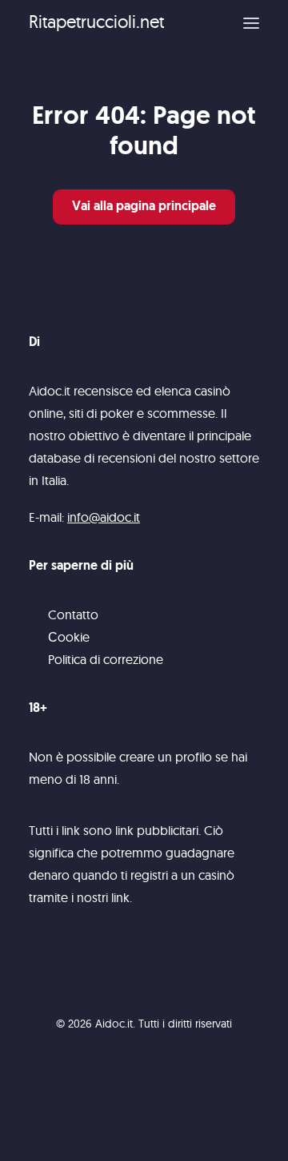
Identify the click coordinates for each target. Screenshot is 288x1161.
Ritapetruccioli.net (96, 21)
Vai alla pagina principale (144, 207)
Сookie (69, 637)
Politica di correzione (105, 659)
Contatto (73, 614)
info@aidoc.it (103, 517)
